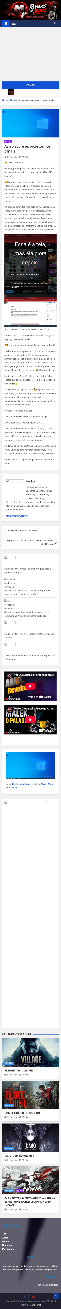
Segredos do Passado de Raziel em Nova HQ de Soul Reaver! (30, 542)
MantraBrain (35, 1305)
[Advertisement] (30, 54)
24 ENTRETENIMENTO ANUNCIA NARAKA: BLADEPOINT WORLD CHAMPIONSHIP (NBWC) (30, 1202)
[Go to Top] (56, 1296)
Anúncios (9, 1063)
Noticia (8, 142)
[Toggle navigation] (14, 23)
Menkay (25, 157)
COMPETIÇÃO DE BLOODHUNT (23, 1113)
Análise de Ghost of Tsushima (22, 530)
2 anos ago (12, 157)
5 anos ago (12, 1075)
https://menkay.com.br (17, 516)
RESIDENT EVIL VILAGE (18, 1070)
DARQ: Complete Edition (19, 1155)
